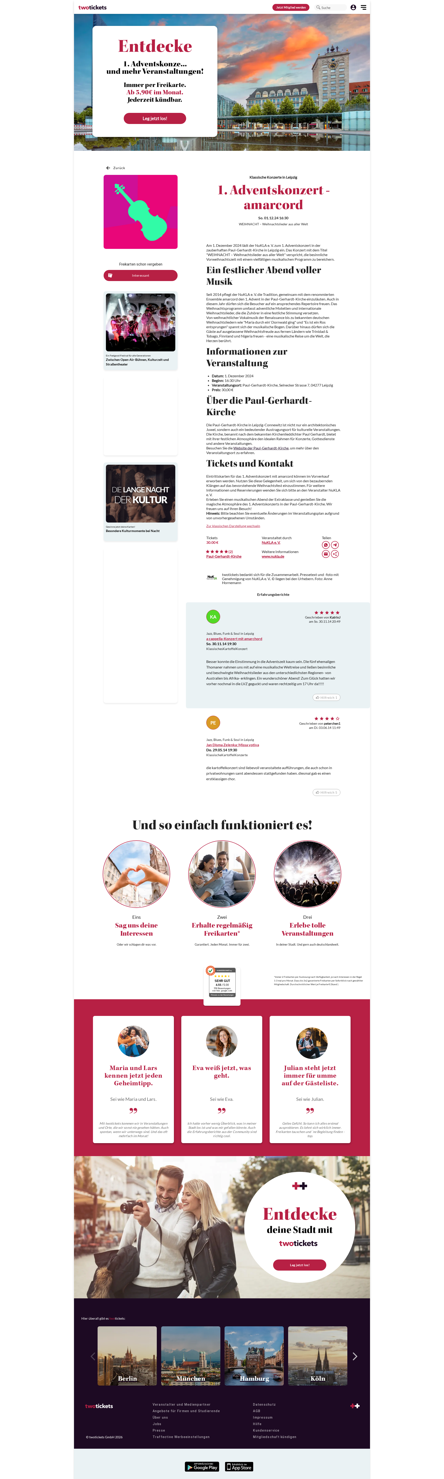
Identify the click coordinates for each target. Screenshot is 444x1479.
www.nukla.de (273, 556)
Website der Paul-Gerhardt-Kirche (261, 448)
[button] (318, 7)
